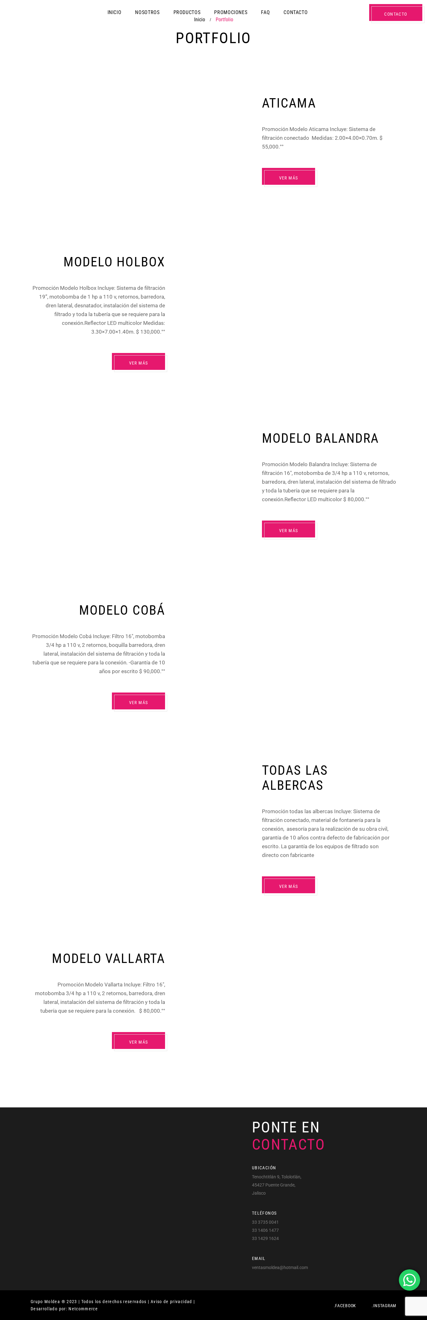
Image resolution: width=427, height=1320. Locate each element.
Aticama (289, 103)
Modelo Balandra (320, 438)
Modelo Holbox (114, 262)
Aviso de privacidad (171, 1301)
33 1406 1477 (265, 1230)
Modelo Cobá (122, 610)
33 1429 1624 (265, 1238)
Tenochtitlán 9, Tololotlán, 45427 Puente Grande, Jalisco (276, 1185)
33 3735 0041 (265, 1222)
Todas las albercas (295, 778)
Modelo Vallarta (108, 958)
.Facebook (345, 1305)
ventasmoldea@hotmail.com (280, 1267)
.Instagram (384, 1305)
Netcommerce (83, 1308)
